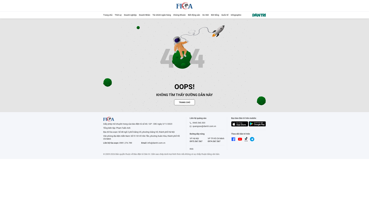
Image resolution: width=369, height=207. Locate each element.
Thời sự (118, 15)
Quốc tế (224, 15)
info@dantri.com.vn (156, 143)
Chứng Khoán (179, 15)
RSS (191, 149)
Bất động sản (194, 15)
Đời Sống (215, 15)
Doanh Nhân (144, 15)
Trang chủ (107, 15)
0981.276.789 (125, 143)
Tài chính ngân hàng (162, 15)
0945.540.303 (199, 123)
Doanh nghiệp (130, 15)
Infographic (236, 15)
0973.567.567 (196, 141)
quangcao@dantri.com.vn (204, 126)
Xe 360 (205, 15)
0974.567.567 (214, 141)
